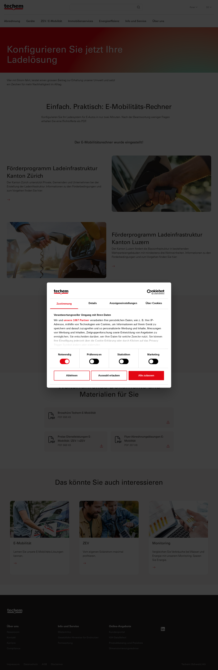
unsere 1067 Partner (76, 320)
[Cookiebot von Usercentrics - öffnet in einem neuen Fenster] (149, 291)
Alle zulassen (146, 375)
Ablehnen (71, 375)
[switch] (94, 361)
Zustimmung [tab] (64, 303)
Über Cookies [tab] (154, 303)
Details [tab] (93, 303)
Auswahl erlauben (109, 375)
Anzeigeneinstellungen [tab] (123, 303)
